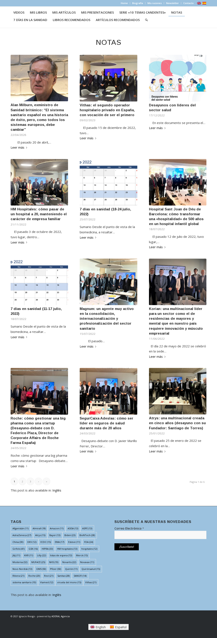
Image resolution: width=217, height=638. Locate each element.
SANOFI (80, 575)
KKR (28, 555)
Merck (82, 555)
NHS (53, 562)
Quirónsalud (91, 568)
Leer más (17, 147)
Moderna (20, 562)
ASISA (73, 528)
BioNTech (87, 535)
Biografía (137, 3)
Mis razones (154, 3)
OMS (41, 568)
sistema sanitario (24, 582)
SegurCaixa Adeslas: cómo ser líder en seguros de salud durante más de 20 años (106, 423)
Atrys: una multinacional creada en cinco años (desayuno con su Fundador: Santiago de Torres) (177, 423)
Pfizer (55, 568)
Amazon (57, 528)
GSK (33, 548)
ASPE (87, 528)
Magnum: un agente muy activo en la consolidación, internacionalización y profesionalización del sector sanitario (107, 318)
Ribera (18, 575)
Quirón (71, 568)
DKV (31, 542)
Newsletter (172, 3)
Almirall (39, 528)
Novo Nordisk (22, 568)
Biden (69, 535)
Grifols (19, 548)
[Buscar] (146, 20)
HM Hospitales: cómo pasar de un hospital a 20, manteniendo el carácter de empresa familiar (39, 214)
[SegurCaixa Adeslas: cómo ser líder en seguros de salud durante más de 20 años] (108, 391)
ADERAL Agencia (60, 616)
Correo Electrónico (129, 528)
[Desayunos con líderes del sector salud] (177, 78)
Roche (34, 575)
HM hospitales (67, 548)
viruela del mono (69, 582)
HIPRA (47, 548)
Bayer (54, 535)
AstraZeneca (22, 535)
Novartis (69, 562)
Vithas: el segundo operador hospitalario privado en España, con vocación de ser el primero (107, 110)
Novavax (87, 562)
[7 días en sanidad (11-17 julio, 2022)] (39, 282)
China (18, 542)
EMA (59, 542)
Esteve (74, 542)
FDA (88, 542)
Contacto (188, 3)
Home (124, 3)
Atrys (40, 535)
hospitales (89, 548)
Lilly (41, 555)
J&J (16, 555)
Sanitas (63, 575)
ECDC (45, 542)
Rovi (48, 575)
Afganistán (21, 528)
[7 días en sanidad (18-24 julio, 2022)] (108, 182)
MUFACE (38, 562)
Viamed (46, 582)
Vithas (90, 582)
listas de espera (61, 555)
